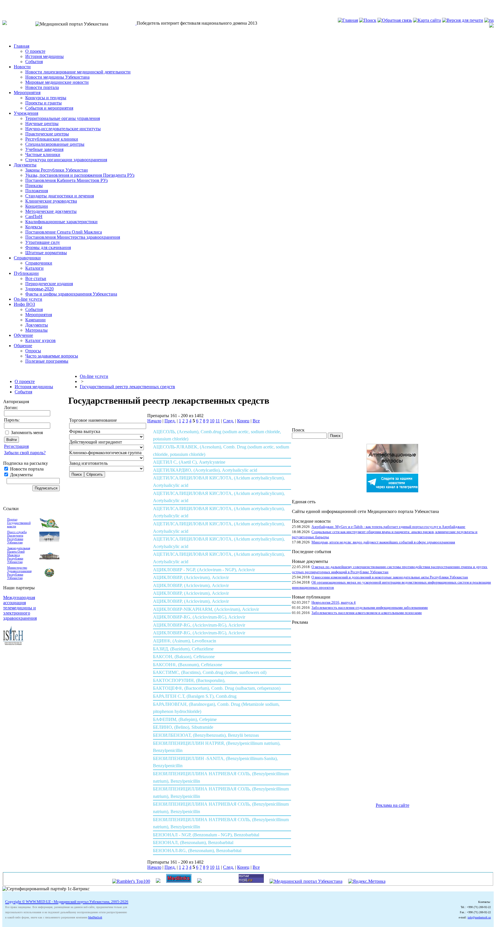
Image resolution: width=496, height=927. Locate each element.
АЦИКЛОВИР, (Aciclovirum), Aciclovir (191, 577)
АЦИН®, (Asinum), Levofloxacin (184, 640)
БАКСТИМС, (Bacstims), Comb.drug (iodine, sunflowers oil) (209, 672)
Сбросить (94, 474)
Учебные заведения (44, 149)
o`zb (6, 4)
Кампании (35, 319)
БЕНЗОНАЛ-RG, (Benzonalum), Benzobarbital (197, 850)
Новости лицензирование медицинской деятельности (78, 71)
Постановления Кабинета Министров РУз (66, 180)
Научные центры (42, 123)
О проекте (35, 51)
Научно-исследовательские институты (63, 128)
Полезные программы (46, 361)
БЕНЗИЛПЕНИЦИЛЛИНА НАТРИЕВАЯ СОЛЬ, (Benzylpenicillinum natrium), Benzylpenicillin (221, 777)
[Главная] (348, 20)
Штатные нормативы (46, 252)
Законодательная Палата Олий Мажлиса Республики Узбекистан (18, 554)
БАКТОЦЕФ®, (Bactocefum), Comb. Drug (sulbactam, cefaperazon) (216, 688)
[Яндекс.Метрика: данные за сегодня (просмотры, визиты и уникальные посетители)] (366, 881)
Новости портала (42, 87)
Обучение (23, 335)
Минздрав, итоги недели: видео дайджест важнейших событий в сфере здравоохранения (383, 542)
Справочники (27, 257)
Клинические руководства (51, 201)
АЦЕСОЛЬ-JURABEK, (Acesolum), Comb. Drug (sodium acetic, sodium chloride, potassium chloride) (221, 450)
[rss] (489, 20)
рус (17, 4)
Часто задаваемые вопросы (51, 355)
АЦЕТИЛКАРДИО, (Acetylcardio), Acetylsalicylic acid (205, 470)
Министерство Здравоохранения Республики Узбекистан (19, 573)
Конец (243, 420)
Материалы (36, 330)
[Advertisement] (315, 711)
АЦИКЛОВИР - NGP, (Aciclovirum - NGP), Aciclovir (204, 569)
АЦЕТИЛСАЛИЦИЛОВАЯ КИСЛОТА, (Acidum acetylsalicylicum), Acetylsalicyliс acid (219, 558)
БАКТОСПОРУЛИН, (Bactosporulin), (189, 680)
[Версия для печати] (462, 20)
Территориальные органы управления (62, 118)
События (34, 61)
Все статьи (35, 278)
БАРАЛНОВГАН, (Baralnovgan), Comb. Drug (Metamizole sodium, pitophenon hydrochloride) (216, 708)
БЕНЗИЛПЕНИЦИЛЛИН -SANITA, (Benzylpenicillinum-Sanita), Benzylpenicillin (215, 762)
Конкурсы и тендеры (45, 97)
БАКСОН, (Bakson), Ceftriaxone (184, 656)
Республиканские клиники (51, 139)
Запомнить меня (27, 432)
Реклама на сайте (392, 805)
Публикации (26, 273)
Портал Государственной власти (19, 523)
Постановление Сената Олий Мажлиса (63, 232)
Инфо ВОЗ (24, 304)
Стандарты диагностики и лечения (59, 195)
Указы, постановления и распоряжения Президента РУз (79, 175)
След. (228, 420)
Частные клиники (42, 154)
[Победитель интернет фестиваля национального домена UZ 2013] (136, 23)
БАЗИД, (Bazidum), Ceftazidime (183, 648)
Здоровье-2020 (39, 288)
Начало (154, 420)
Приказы (34, 185)
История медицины (44, 56)
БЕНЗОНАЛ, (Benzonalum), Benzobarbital (193, 842)
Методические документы (51, 211)
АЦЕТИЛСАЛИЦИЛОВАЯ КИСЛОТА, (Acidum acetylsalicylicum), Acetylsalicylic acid (219, 481)
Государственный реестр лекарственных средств (127, 386)
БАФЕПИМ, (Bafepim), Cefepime (185, 719)
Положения (36, 190)
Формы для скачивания (48, 247)
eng (27, 4)
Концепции (36, 206)
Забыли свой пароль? (25, 452)
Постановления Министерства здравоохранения (72, 237)
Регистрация (16, 446)
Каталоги (34, 268)
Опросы (33, 350)
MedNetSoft (95, 917)
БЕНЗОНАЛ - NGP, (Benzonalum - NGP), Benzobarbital (206, 834)
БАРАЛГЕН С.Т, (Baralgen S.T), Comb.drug (195, 696)
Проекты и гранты (43, 102)
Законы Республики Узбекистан (56, 170)
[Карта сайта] (427, 20)
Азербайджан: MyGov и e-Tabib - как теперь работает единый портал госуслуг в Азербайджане (388, 526)
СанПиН (33, 216)
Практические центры (47, 133)
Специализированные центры (54, 144)
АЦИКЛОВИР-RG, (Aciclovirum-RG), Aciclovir (199, 617)
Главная (21, 46)
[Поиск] (367, 20)
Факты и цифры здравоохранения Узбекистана (71, 293)
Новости (22, 66)
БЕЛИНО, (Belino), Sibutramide (183, 727)
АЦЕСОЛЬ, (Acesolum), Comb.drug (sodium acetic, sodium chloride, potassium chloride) (217, 435)
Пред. (170, 420)
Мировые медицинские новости (57, 82)
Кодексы (33, 226)
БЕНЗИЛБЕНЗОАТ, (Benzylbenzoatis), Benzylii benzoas (206, 735)
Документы (25, 164)
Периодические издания (49, 283)
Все (256, 420)
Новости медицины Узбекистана (57, 77)
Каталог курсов (40, 340)
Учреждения (26, 113)
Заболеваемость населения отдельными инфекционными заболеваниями (369, 607)
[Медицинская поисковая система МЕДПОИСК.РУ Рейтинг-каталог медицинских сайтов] (199, 881)
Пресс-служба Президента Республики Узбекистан (17, 537)
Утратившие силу (42, 242)
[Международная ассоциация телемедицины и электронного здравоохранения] (13, 643)
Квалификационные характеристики (61, 221)
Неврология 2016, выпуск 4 (333, 602)
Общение (23, 345)
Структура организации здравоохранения (66, 159)
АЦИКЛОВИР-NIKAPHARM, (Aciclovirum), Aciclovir (206, 609)
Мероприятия (27, 92)
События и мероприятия (49, 108)
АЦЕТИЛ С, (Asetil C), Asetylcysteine (189, 462)
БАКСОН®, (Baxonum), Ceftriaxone (187, 664)
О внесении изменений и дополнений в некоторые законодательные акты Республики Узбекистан (389, 577)
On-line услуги (28, 299)
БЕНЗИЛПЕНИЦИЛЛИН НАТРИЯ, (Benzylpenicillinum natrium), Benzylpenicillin (216, 747)
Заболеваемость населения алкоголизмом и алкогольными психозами (366, 613)
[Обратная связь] (394, 20)
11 (218, 420)
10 (212, 420)
